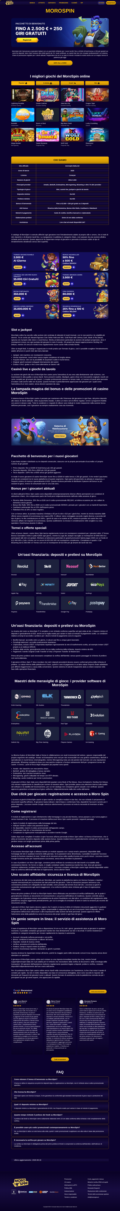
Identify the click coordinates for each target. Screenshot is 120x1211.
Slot (95, 83)
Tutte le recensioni (60, 1059)
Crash (71, 83)
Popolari (21, 83)
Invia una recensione (97, 991)
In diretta (46, 83)
